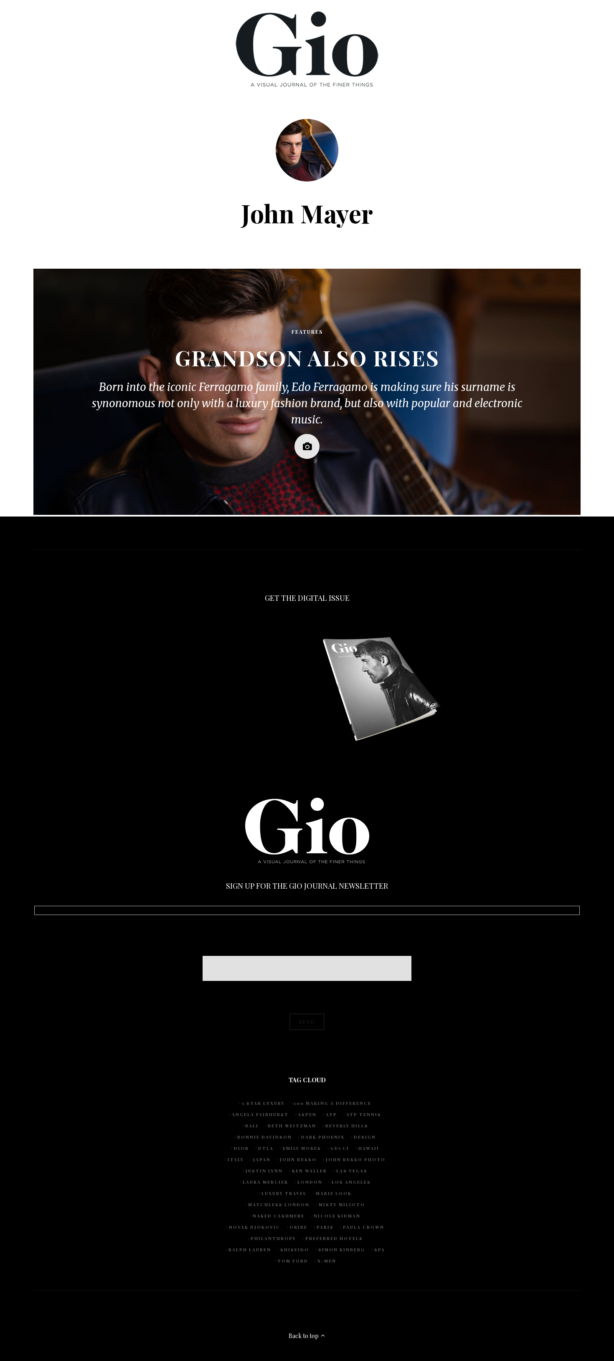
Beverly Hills (346, 1126)
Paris (325, 1227)
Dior (241, 1148)
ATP (331, 1114)
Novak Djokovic (254, 1227)
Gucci (339, 1148)
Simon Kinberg (341, 1250)
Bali (252, 1126)
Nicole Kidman (337, 1216)
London (309, 1182)
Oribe (298, 1227)
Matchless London (279, 1204)
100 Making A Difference (332, 1103)
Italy (236, 1159)
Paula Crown (363, 1227)
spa (379, 1250)
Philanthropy (273, 1238)
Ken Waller (309, 1171)
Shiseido (294, 1250)
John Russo (298, 1159)
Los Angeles (351, 1182)
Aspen (307, 1114)
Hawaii (368, 1148)
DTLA (266, 1148)
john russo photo (356, 1159)
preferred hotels (334, 1238)
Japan (262, 1159)
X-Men (326, 1261)
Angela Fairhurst (260, 1114)
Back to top (304, 1336)
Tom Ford (292, 1261)
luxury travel (284, 1193)
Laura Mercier (265, 1182)
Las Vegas (352, 1171)
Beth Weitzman (292, 1126)
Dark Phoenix (323, 1137)
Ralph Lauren (249, 1250)
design (365, 1137)
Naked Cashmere (278, 1216)
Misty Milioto (342, 1204)
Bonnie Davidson (264, 1137)
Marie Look (334, 1193)
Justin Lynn (264, 1171)
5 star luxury (263, 1103)
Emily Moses (302, 1148)
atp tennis (363, 1114)
